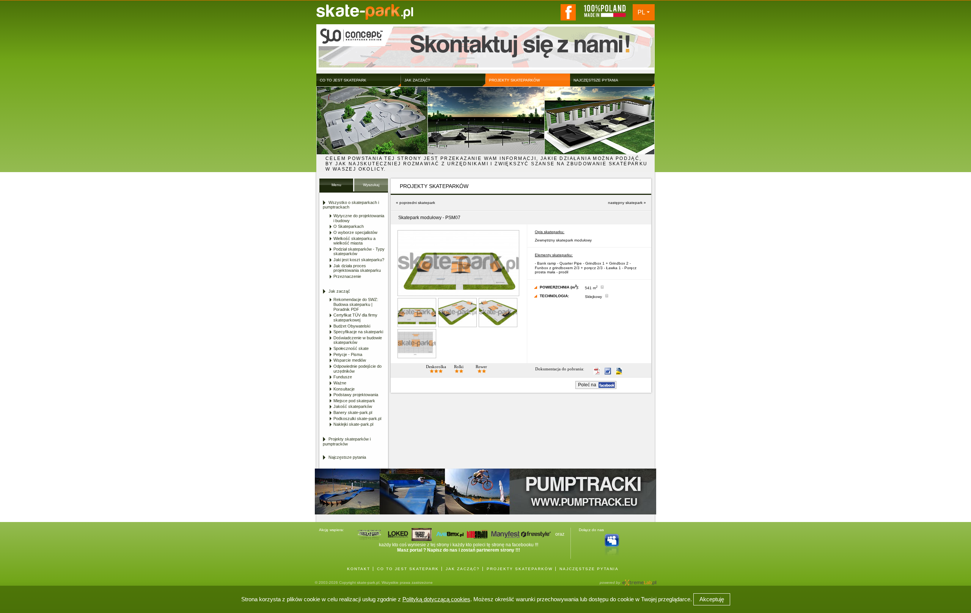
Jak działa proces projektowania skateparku (357, 268)
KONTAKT (358, 569)
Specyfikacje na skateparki (358, 331)
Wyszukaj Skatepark (371, 187)
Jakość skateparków (352, 406)
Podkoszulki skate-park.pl (357, 418)
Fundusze (342, 377)
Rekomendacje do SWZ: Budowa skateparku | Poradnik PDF (355, 304)
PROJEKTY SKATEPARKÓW (520, 569)
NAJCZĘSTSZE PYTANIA (589, 569)
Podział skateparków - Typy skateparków (359, 251)
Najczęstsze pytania (347, 457)
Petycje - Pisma (347, 354)
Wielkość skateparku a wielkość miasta (354, 241)
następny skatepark (625, 203)
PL (641, 12)
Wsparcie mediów (349, 360)
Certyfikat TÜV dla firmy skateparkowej (355, 317)
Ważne (339, 383)
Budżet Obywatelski (351, 326)
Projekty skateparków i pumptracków (347, 441)
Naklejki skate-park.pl (353, 424)
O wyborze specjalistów (355, 232)
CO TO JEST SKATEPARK (408, 569)
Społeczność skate (351, 348)
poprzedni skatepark (417, 203)
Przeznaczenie (347, 276)
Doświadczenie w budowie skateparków (357, 340)
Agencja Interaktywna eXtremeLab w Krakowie (638, 580)
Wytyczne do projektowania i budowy (358, 218)
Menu (336, 185)
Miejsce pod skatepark (354, 400)
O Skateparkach (348, 226)
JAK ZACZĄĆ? (463, 569)
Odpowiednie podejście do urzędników (357, 368)
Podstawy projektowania (355, 394)
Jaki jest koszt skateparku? (358, 259)
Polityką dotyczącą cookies (436, 599)
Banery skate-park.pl (352, 412)
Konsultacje (344, 389)
